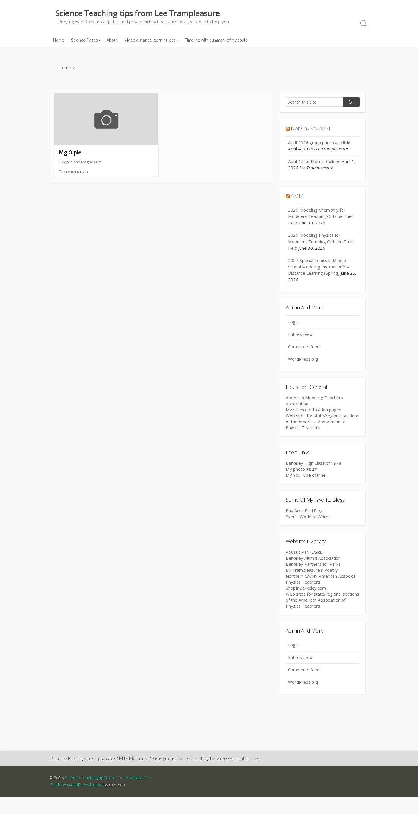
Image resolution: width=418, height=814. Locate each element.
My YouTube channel (306, 475)
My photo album (302, 469)
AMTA (297, 195)
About (112, 39)
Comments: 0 (76, 171)
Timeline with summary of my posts (216, 39)
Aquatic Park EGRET (305, 552)
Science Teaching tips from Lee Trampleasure (108, 777)
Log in (294, 322)
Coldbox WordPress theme (76, 784)
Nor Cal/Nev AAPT (310, 128)
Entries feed (300, 334)
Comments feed (304, 346)
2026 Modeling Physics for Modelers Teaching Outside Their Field (321, 241)
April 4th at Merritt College (314, 161)
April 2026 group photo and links (319, 142)
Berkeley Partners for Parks (313, 564)
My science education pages (313, 409)
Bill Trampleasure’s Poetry (312, 570)
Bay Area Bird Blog (304, 510)
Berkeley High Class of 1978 (313, 463)
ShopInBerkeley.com (306, 588)
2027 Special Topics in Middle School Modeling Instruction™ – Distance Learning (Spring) (318, 266)
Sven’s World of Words (308, 516)
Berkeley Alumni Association (313, 558)
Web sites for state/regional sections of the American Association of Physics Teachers (322, 421)
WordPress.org (303, 359)
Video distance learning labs (150, 39)
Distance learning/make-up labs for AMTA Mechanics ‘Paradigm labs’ (114, 758)
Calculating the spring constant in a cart (223, 758)
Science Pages (84, 39)
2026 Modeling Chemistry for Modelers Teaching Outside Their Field (321, 216)
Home (58, 39)
